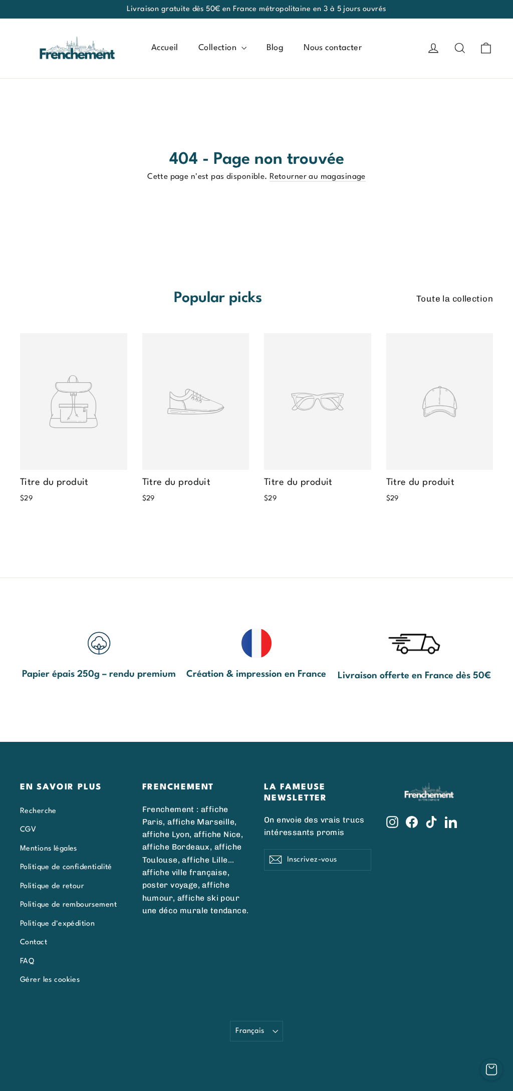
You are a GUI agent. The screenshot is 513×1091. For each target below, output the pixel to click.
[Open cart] (491, 1069)
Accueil (164, 48)
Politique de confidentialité (66, 867)
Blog (275, 48)
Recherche (38, 810)
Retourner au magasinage (318, 177)
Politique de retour (52, 886)
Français (249, 1030)
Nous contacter (333, 48)
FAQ (27, 961)
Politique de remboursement (68, 904)
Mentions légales (48, 848)
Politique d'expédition (57, 923)
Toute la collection (454, 299)
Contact (33, 942)
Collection (218, 48)
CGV (28, 829)
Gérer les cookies (50, 979)
